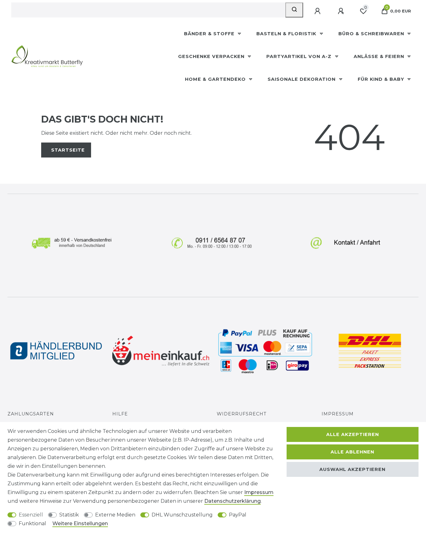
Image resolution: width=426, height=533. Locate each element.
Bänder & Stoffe (210, 33)
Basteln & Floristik (287, 33)
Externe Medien (115, 515)
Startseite (68, 150)
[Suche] (294, 9)
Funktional (32, 523)
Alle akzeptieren (352, 434)
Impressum (338, 414)
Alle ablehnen (352, 452)
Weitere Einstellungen (80, 523)
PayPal (237, 515)
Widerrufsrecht (242, 414)
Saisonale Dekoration (302, 79)
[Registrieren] (341, 11)
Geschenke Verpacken (212, 56)
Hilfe (120, 414)
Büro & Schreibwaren (372, 33)
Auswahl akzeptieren (352, 469)
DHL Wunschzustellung (182, 515)
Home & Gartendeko (216, 79)
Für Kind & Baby (382, 79)
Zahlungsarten (30, 414)
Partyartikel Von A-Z (299, 56)
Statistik (69, 515)
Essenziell (31, 515)
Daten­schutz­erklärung (232, 501)
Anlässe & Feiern (380, 56)
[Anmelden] (318, 11)
